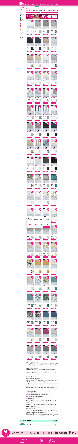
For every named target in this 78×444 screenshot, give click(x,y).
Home (20, 7)
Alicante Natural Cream (52, 82)
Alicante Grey (52, 30)
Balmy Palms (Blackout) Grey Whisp (36, 99)
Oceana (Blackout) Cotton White (28, 168)
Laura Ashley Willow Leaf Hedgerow (52, 270)
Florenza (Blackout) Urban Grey (36, 133)
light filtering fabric (54, 387)
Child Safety (50, 442)
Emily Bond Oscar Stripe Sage (28, 287)
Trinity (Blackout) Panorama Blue (28, 304)
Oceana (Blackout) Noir (52, 167)
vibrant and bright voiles (44, 388)
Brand (20, 36)
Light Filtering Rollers (38, 12)
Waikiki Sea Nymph (36, 304)
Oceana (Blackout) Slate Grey (44, 168)
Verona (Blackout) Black (28, 47)
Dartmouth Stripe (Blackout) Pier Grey (52, 99)
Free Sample (29, 34)
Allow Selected (46, 226)
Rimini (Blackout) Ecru (52, 253)
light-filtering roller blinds (47, 415)
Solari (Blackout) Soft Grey (36, 82)
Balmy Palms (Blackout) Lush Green (28, 185)
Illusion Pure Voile (28, 201)
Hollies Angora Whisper (28, 253)
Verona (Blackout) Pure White (28, 31)
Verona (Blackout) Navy (36, 47)
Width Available (21, 37)
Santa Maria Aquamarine (52, 201)
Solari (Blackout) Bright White (28, 82)
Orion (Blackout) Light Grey (36, 236)
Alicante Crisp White (52, 47)
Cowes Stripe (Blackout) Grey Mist (36, 151)
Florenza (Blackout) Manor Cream (28, 151)
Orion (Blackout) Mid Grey (36, 356)
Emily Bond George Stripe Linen (52, 236)
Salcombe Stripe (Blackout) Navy (36, 116)
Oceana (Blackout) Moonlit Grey (36, 168)
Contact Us (21, 442)
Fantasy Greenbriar (44, 304)
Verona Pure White (44, 64)
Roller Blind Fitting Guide (45, 381)
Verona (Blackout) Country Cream (28, 65)
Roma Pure (36, 201)
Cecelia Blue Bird (36, 287)
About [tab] (45, 216)
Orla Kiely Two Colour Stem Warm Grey (44, 253)
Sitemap (41, 442)
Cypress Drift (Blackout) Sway (28, 99)
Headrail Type (21, 33)
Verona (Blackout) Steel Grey (36, 31)
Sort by (20, 41)
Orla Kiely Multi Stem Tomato (28, 270)
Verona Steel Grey (52, 64)
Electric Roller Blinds (56, 12)
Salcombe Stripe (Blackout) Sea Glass (44, 116)
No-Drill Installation (22, 32)
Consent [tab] (33, 216)
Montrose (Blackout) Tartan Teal (52, 185)
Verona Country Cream (44, 47)
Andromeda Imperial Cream (52, 219)
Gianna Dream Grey (52, 338)
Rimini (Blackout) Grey (28, 356)
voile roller (28, 414)
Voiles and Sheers (47, 12)
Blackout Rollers (33, 12)
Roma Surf (52, 287)
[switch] (36, 224)
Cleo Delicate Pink (28, 338)
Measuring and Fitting (51, 439)
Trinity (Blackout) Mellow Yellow (44, 270)
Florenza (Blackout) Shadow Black (44, 133)
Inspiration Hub (41, 440)
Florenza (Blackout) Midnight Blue (52, 133)
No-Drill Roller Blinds (29, 12)
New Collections (51, 12)
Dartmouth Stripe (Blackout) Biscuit (28, 116)
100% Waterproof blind (31, 398)
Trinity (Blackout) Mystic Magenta (44, 338)
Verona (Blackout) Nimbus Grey (44, 31)
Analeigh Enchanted (52, 304)
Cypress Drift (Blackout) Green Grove (36, 185)
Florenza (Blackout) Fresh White (52, 116)
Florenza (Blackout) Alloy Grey (28, 133)
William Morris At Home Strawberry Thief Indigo (28, 322)
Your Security (50, 440)
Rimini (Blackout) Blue (52, 321)
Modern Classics (34, 411)
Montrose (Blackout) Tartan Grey (44, 185)
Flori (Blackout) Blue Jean (44, 321)
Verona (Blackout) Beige (36, 64)
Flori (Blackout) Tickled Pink (36, 338)
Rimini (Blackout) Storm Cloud (44, 356)
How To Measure (41, 441)
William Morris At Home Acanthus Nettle (44, 288)
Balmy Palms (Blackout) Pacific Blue (44, 151)
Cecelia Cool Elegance (44, 201)
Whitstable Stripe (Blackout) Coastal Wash (52, 151)
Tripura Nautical (36, 321)
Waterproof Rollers (43, 12)
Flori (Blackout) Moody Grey (52, 356)
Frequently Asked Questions (52, 441)
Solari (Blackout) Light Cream (44, 82)
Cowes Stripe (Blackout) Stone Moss (44, 99)
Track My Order (41, 439)
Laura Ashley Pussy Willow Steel (28, 236)
